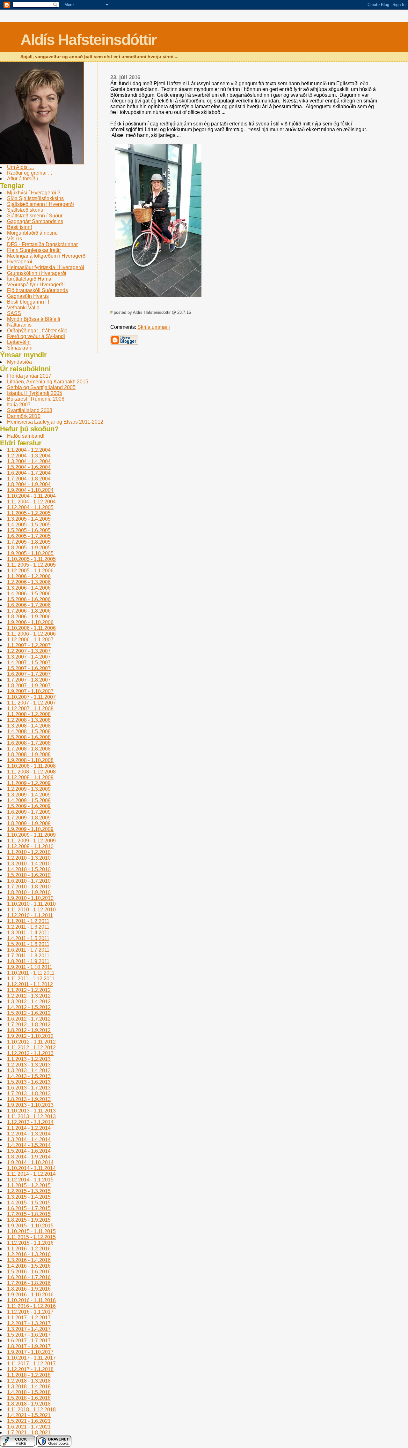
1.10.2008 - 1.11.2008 (31, 766)
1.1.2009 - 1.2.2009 (29, 783)
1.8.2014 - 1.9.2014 (29, 1156)
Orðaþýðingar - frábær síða (37, 330)
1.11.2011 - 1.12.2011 (31, 978)
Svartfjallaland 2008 (29, 410)
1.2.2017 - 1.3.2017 (29, 1323)
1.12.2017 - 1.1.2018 (30, 1369)
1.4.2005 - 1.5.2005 (29, 524)
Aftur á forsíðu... (24, 178)
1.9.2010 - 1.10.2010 (30, 898)
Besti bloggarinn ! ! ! (29, 302)
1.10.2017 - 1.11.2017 (31, 1358)
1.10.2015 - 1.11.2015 (31, 1231)
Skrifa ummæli (153, 327)
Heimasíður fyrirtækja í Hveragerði (45, 267)
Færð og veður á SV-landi (36, 336)
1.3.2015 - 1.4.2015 (29, 1197)
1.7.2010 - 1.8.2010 (29, 886)
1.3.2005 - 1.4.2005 (29, 519)
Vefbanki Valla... (25, 307)
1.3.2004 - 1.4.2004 (29, 461)
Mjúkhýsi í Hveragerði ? (33, 192)
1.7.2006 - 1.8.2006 (29, 611)
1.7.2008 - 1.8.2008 (29, 748)
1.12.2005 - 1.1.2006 (30, 570)
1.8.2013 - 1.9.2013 (29, 1099)
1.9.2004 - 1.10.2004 (30, 490)
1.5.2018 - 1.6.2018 (29, 1398)
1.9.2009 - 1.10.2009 (30, 829)
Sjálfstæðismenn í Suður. (35, 215)
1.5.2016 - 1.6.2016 (29, 1271)
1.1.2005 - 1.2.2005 (29, 513)
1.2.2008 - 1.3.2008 (29, 720)
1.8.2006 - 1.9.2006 (29, 616)
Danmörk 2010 (23, 416)
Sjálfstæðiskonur (26, 210)
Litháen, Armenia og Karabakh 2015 (47, 381)
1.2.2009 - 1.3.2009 (29, 789)
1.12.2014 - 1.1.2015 (30, 1179)
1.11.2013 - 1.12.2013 (31, 1116)
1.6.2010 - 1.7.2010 (29, 881)
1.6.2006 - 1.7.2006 (29, 605)
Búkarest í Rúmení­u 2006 (35, 399)
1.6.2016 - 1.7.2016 (29, 1277)
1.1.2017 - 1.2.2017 (29, 1317)
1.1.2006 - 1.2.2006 (29, 576)
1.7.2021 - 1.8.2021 (29, 1432)
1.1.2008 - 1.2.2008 (29, 714)
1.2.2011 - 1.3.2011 (28, 927)
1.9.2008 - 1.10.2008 (30, 760)
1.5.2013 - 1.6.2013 (29, 1082)
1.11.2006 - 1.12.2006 (31, 634)
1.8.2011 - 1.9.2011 (28, 961)
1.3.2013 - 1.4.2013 (29, 1070)
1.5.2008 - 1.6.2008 (29, 737)
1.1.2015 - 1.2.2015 (29, 1185)
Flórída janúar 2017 (29, 376)
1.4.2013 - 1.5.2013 (29, 1076)
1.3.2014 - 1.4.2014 (29, 1139)
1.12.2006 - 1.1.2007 (30, 639)
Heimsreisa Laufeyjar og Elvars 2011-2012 (55, 422)
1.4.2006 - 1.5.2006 (29, 593)
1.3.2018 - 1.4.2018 (29, 1386)
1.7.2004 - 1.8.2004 (29, 478)
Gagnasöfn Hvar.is (28, 296)
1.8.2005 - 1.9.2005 (29, 547)
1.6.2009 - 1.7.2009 (29, 812)
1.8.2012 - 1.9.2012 (29, 1030)
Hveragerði (19, 261)
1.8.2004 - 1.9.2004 (29, 484)
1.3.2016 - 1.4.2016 (29, 1260)
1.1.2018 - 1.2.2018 (29, 1375)
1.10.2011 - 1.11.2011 (31, 973)
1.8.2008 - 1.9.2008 (29, 754)
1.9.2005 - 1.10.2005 (30, 553)
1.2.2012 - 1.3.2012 (29, 996)
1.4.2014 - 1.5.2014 (29, 1145)
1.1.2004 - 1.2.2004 (29, 450)
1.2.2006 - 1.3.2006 (29, 582)
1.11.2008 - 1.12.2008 (31, 771)
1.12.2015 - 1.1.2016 (30, 1243)
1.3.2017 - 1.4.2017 (29, 1329)
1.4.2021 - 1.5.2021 (29, 1415)
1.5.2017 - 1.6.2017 (29, 1335)
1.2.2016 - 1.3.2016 (29, 1254)
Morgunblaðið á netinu (32, 233)
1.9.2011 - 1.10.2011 (29, 967)
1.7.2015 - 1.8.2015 (29, 1214)
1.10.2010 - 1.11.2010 (31, 904)
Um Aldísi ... (20, 167)
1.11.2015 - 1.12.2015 (31, 1237)
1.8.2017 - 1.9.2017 (29, 1346)
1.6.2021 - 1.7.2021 (29, 1426)
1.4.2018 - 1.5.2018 (29, 1392)
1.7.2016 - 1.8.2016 (29, 1283)
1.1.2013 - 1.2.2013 (29, 1059)
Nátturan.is (19, 325)
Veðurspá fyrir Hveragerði (36, 284)
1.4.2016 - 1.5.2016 (29, 1266)
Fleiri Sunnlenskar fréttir (34, 250)
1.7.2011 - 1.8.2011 (28, 955)
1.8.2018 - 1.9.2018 (29, 1404)
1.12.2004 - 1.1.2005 (30, 507)
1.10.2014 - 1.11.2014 (31, 1168)
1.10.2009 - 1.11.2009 (31, 835)
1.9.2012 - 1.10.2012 (30, 1036)
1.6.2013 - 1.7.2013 (29, 1087)
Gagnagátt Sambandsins (35, 221)
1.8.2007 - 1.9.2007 (29, 685)
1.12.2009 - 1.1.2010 (30, 846)
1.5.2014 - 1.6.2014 (29, 1151)
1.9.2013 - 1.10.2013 (30, 1105)
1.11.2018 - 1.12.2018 (31, 1409)
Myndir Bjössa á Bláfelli (33, 319)
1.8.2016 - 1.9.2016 (29, 1289)
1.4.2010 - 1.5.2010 (29, 869)
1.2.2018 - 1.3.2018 (29, 1381)
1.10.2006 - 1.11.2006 (31, 628)
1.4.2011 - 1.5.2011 (28, 938)
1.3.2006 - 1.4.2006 (29, 588)
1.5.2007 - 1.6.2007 (29, 668)
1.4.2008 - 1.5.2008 (29, 731)
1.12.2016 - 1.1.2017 (30, 1312)
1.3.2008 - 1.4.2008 (29, 725)
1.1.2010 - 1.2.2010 (29, 852)
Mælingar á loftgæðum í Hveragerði (47, 256)
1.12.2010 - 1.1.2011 (30, 915)
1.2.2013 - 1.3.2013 (29, 1064)
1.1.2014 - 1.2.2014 (29, 1128)
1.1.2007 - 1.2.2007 (29, 645)
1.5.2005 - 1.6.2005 (29, 530)
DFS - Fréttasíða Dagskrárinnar (42, 244)
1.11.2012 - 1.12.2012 (31, 1047)
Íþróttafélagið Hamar (30, 279)
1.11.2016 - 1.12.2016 (31, 1306)
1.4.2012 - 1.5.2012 (29, 1007)
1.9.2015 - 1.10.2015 (30, 1225)
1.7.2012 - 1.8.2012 (29, 1024)
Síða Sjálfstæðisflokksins (35, 198)
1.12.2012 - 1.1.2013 (30, 1053)
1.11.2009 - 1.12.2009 (31, 840)
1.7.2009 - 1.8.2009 (29, 817)
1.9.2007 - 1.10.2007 (30, 691)
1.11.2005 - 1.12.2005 (31, 565)
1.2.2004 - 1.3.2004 (29, 455)
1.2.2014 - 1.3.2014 (29, 1133)
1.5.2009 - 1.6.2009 (29, 806)
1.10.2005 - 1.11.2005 (31, 559)
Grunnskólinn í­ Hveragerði (36, 273)
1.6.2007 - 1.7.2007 (29, 674)
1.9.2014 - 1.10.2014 (30, 1162)
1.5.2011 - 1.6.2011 (28, 944)
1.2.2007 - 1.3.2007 (29, 651)
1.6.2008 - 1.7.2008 (29, 743)
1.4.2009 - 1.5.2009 (29, 800)
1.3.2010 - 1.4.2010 (29, 863)
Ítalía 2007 (19, 404)
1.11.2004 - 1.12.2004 (31, 501)
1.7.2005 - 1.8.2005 (29, 542)
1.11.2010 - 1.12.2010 (31, 909)
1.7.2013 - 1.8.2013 (29, 1093)
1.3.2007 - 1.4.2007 (29, 657)
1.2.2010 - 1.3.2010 (29, 858)
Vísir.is (14, 238)
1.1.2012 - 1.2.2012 (29, 990)
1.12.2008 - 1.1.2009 (30, 777)
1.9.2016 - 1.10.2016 (30, 1294)
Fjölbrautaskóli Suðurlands (37, 290)
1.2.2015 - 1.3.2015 (29, 1191)
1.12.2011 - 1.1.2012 (30, 984)
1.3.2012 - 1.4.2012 (29, 1001)
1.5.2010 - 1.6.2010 (29, 875)
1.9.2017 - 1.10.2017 (30, 1352)
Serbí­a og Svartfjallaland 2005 (41, 387)
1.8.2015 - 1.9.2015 (29, 1220)
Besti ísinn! (19, 227)
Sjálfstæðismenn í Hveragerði (40, 204)
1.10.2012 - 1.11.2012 (31, 1042)
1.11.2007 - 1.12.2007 (31, 702)
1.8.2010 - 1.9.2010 (29, 892)
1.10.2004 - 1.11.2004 (31, 496)
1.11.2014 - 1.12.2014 (31, 1174)
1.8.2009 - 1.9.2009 (29, 823)
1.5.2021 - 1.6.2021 (29, 1421)
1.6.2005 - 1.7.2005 (29, 536)
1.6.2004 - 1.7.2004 (29, 473)
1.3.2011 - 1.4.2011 (28, 932)
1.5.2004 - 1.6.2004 (29, 467)
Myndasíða (19, 362)
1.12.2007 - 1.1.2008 (30, 708)
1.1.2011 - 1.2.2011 (28, 921)
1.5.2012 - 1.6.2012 (29, 1013)
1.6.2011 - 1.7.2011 (28, 950)
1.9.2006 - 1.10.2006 (30, 622)
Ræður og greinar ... (29, 173)
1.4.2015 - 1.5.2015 (29, 1202)
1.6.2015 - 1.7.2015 (29, 1208)
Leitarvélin (19, 342)
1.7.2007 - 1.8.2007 (29, 680)
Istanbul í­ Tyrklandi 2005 (34, 393)
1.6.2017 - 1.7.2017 (29, 1340)
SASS (14, 313)
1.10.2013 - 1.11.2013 (31, 1110)
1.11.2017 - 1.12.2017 (31, 1363)
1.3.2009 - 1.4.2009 (29, 794)
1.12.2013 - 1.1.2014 (30, 1122)
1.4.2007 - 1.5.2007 (29, 662)
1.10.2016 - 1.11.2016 (31, 1300)
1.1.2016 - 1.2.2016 (29, 1248)
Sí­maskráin (20, 348)
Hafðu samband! (25, 436)
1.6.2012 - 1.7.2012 (29, 1019)
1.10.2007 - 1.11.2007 (31, 697)
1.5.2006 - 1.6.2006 (29, 599)
